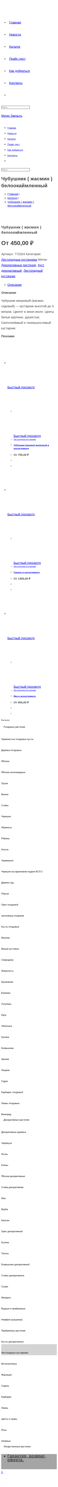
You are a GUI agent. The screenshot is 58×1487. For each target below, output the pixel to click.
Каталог (11, 139)
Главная (11, 128)
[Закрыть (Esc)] (12, 1478)
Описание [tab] (14, 284)
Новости (11, 133)
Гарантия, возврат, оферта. (26, 1458)
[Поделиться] (8, 1478)
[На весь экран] (5, 1478)
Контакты (12, 155)
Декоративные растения (18, 265)
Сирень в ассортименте (27, 572)
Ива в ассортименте (25, 696)
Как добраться (15, 150)
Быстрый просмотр (21, 387)
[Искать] (32, 170)
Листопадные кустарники (19, 259)
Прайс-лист (13, 144)
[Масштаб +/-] (2, 1478)
